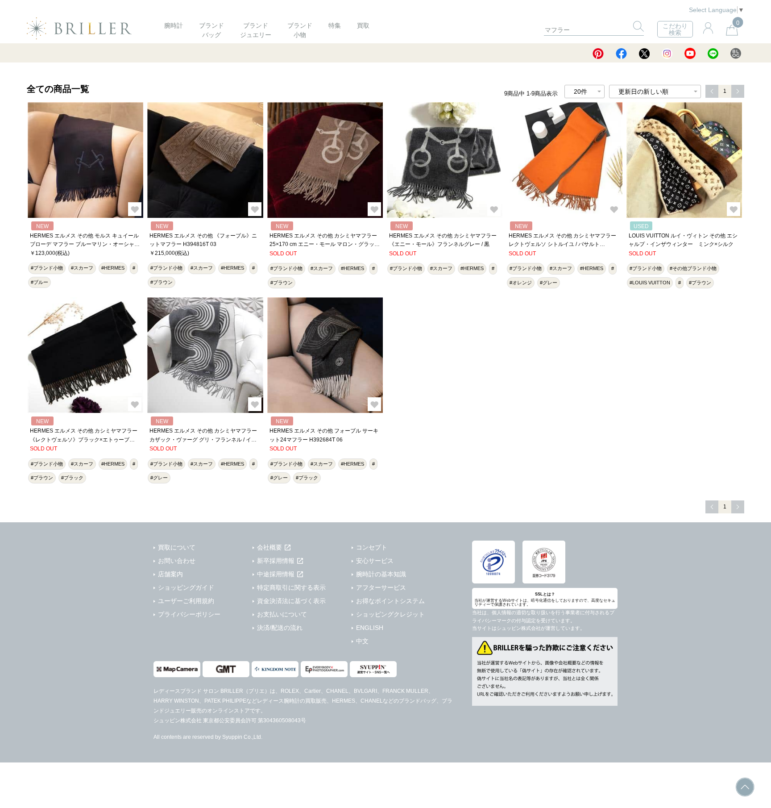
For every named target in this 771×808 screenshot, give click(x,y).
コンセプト (371, 547)
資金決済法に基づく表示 (291, 600)
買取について (176, 547)
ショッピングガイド (186, 587)
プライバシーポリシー (189, 614)
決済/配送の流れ (280, 627)
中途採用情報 (275, 574)
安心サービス (375, 560)
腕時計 (173, 25)
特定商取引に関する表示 (291, 587)
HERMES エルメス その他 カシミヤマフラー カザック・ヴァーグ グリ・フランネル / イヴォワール (203, 439)
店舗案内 (170, 574)
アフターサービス (381, 587)
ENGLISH (369, 627)
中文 (362, 641)
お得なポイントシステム (390, 600)
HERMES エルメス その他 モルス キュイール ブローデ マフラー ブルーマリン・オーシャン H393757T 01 (85, 244)
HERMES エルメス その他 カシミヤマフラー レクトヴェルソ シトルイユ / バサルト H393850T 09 (562, 244)
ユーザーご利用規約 (186, 600)
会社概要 (269, 547)
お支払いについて (282, 614)
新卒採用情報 (275, 560)
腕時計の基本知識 (381, 574)
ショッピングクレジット (390, 614)
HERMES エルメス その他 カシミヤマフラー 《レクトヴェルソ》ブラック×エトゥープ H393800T (83, 439)
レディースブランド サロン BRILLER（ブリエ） (211, 691)
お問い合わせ (176, 560)
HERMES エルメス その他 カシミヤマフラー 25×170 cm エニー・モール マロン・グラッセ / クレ (324, 244)
